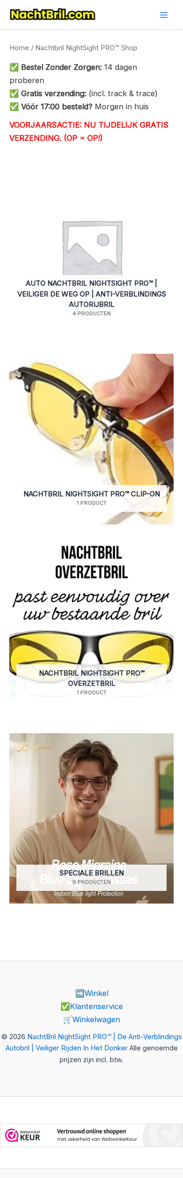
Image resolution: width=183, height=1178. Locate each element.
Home (19, 47)
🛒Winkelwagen (91, 1019)
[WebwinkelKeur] (91, 1134)
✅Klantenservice (92, 1006)
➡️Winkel (91, 993)
